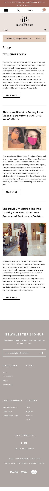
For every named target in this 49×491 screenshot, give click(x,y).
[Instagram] (25, 443)
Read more (11, 95)
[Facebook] (21, 443)
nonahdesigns (37, 463)
